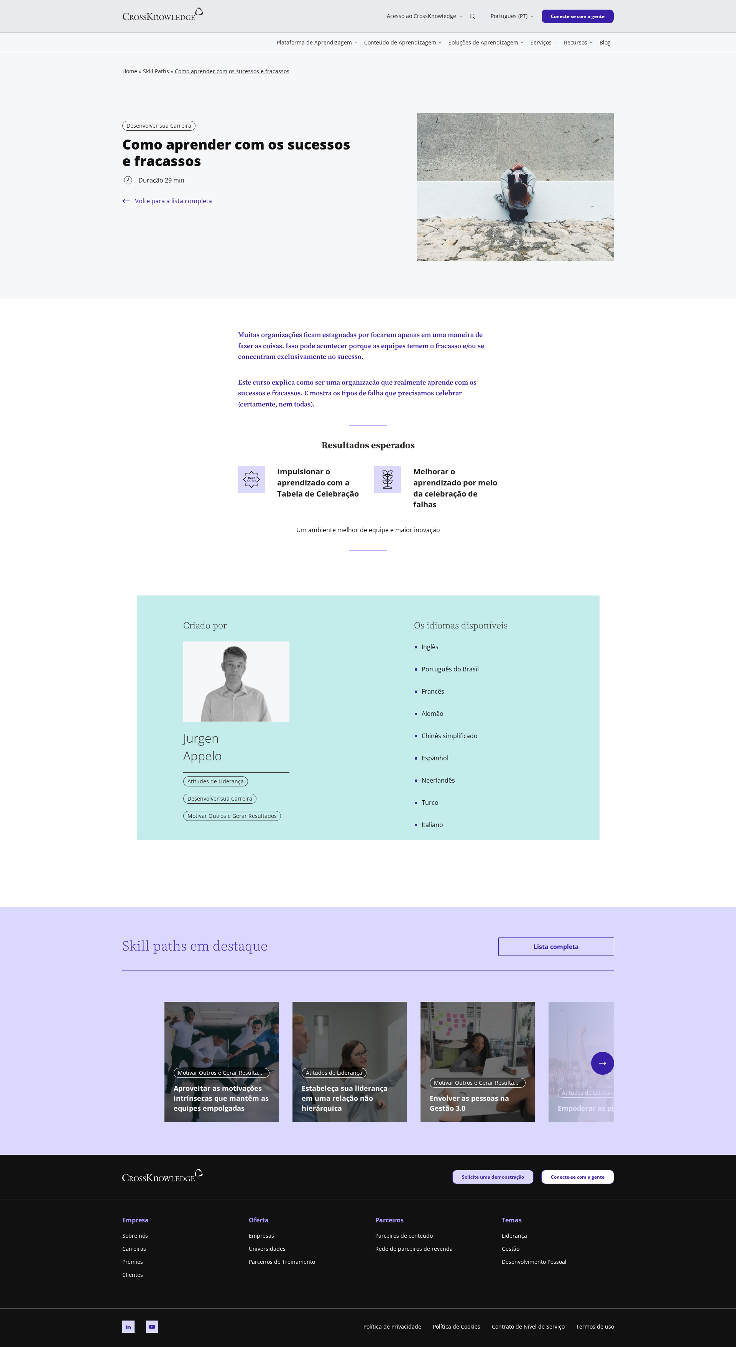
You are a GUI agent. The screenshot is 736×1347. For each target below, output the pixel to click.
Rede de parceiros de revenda (414, 1248)
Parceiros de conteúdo (404, 1235)
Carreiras (134, 1248)
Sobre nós (135, 1235)
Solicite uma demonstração (493, 1176)
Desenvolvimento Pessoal (534, 1261)
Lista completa (556, 946)
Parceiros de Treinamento (282, 1261)
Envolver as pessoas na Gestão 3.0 (469, 1103)
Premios (132, 1261)
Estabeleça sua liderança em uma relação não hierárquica (345, 1098)
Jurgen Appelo (202, 747)
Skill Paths (156, 71)
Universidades (267, 1248)
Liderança (514, 1235)
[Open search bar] (472, 16)
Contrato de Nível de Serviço (528, 1326)
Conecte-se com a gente (577, 16)
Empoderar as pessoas (596, 1108)
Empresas (261, 1235)
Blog (605, 42)
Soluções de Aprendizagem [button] (483, 42)
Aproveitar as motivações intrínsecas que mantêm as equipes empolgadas (221, 1098)
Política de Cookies (456, 1326)
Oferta (259, 1220)
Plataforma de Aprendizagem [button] (314, 42)
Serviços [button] (541, 42)
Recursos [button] (575, 42)
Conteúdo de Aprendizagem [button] (400, 42)
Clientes (132, 1274)
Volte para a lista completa (173, 201)
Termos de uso (595, 1326)
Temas (512, 1220)
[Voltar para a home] (163, 13)
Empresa (135, 1220)
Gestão (510, 1248)
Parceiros (389, 1220)
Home (129, 71)
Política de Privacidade (392, 1326)
